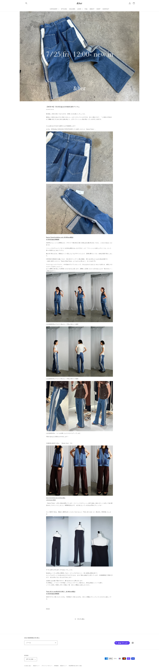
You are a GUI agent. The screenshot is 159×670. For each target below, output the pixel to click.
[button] (26, 3)
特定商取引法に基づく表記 (75, 665)
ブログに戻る (80, 619)
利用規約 (56, 665)
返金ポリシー (36, 665)
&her (30, 665)
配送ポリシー (63, 665)
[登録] (55, 643)
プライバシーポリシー (47, 665)
